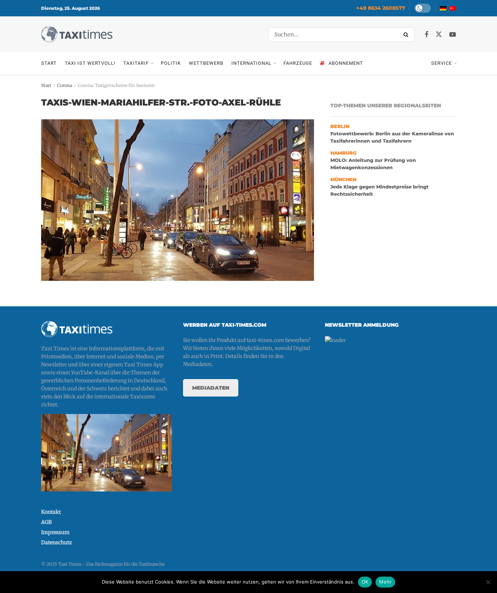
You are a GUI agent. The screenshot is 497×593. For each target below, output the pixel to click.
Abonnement (346, 63)
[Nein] (488, 582)
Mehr (385, 582)
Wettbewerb (206, 63)
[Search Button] (407, 34)
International (251, 63)
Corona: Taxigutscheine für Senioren (116, 85)
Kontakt (51, 512)
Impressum (55, 532)
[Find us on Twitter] (439, 34)
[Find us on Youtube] (452, 35)
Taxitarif (136, 63)
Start (49, 63)
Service (441, 63)
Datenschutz (56, 542)
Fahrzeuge (297, 63)
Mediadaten (210, 388)
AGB (46, 522)
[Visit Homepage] (76, 34)
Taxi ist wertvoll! (90, 63)
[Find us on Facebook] (426, 35)
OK (365, 582)
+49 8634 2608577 (380, 8)
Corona (64, 85)
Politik (171, 63)
